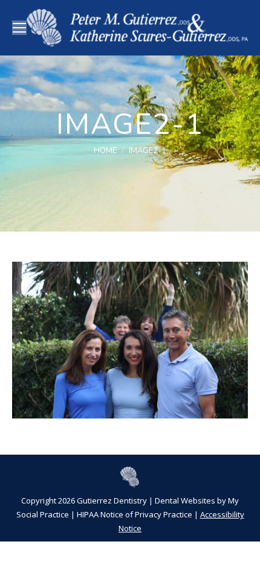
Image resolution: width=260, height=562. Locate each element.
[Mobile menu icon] (19, 28)
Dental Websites (185, 500)
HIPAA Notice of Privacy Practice (134, 514)
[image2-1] (130, 340)
